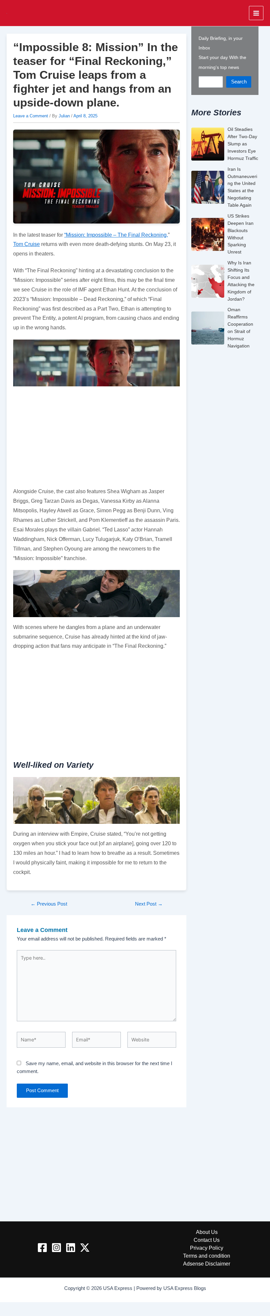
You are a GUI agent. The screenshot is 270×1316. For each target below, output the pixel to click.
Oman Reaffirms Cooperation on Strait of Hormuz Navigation (240, 327)
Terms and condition (206, 1256)
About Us (207, 1232)
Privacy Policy (206, 1248)
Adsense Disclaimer (206, 1264)
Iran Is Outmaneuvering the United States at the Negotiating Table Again (242, 187)
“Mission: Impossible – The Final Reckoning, (116, 235)
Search (239, 81)
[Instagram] (56, 1247)
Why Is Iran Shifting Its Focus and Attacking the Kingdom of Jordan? (241, 280)
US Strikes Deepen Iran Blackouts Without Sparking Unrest (241, 233)
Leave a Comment (30, 115)
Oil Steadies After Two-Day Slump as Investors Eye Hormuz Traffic (243, 144)
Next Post (149, 904)
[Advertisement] (96, 438)
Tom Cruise (26, 244)
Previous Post (49, 904)
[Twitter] (85, 1247)
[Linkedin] (71, 1247)
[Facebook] (42, 1247)
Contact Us (207, 1240)
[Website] (151, 1041)
